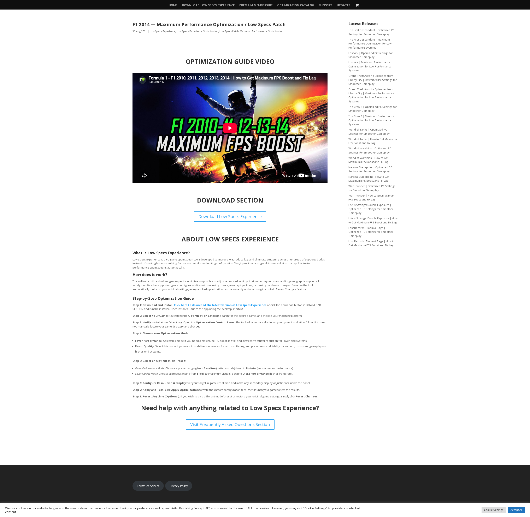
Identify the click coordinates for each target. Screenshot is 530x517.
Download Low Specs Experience (208, 5)
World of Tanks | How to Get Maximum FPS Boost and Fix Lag (372, 141)
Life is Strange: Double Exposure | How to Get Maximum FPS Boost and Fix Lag (373, 220)
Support (325, 5)
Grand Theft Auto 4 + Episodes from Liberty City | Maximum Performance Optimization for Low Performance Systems (371, 95)
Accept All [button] (516, 510)
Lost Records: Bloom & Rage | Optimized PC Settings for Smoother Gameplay (370, 232)
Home (173, 5)
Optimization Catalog (295, 5)
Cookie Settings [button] (494, 510)
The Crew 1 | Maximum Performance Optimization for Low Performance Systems (371, 120)
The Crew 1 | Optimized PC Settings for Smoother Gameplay (372, 109)
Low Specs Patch (229, 31)
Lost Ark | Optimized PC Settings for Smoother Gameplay (370, 55)
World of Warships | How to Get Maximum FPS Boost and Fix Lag (368, 160)
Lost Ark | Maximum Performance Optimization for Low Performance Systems (369, 66)
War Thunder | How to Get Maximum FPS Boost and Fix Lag (371, 198)
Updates (343, 5)
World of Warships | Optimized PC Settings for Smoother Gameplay (369, 150)
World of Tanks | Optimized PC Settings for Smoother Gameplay (369, 132)
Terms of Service (148, 486)
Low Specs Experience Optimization (197, 31)
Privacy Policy (179, 486)
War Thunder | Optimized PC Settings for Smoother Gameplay (371, 188)
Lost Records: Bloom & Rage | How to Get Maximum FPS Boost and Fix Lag (371, 243)
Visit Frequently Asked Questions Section (230, 424)
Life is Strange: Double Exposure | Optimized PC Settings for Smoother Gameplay (370, 209)
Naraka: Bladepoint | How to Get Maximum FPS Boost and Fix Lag (368, 179)
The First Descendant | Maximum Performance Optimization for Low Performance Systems (369, 43)
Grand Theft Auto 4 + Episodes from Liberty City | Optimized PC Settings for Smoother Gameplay (372, 80)
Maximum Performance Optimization (261, 31)
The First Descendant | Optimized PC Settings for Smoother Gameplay (371, 32)
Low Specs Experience (162, 31)
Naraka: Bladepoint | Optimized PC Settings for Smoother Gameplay (370, 169)
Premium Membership (256, 5)
